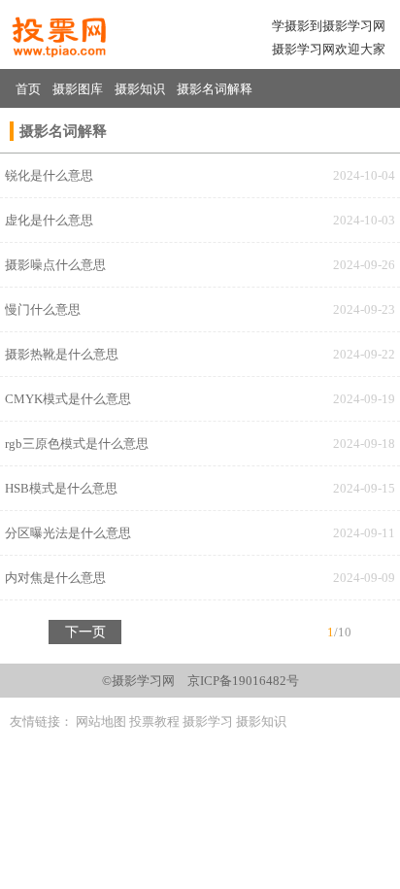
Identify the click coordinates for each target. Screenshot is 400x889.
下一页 (85, 632)
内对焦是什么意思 (55, 577)
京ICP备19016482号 (243, 680)
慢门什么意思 (43, 309)
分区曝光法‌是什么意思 (68, 533)
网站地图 (101, 721)
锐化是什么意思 (49, 175)
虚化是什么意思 (49, 220)
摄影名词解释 (214, 89)
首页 (28, 89)
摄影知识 (140, 89)
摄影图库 (77, 89)
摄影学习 (208, 721)
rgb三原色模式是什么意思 (77, 443)
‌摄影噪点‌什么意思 (55, 264)
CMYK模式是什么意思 (68, 399)
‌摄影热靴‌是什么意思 (61, 354)
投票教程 (154, 721)
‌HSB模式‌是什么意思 (61, 488)
